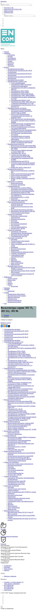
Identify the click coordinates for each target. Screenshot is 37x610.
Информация (8, 277)
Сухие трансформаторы (18, 83)
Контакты (3, 1)
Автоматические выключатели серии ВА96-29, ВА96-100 (22, 204)
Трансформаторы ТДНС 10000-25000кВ (22, 95)
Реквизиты (11, 62)
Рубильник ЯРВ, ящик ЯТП (19, 200)
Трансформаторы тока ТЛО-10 (20, 161)
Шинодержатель (16, 261)
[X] (9, 326)
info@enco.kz (8, 590)
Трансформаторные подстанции (17, 108)
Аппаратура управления (15, 214)
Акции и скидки (12, 278)
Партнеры (7, 567)
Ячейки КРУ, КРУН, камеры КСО (21, 167)
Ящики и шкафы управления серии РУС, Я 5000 (22, 429)
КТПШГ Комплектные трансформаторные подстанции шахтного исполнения (23, 130)
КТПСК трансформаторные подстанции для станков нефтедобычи (23, 127)
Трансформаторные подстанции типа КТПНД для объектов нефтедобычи (22, 141)
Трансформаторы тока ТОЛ (19, 236)
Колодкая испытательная (18, 249)
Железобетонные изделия (15, 266)
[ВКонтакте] (2, 326)
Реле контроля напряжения (19, 224)
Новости (10, 283)
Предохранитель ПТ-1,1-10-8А (20, 197)
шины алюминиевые (17, 263)
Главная (6, 51)
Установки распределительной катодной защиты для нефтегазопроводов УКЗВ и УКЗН (23, 164)
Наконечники (15, 250)
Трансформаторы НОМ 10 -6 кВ (20, 100)
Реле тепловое (15, 225)
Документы (11, 66)
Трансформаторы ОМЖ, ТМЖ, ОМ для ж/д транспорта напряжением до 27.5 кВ (23, 102)
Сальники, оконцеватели (18, 253)
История (10, 56)
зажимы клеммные (16, 242)
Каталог (6, 67)
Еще (5, 303)
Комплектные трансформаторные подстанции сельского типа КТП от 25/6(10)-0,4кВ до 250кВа (21, 111)
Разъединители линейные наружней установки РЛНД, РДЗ (21, 151)
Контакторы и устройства (15, 181)
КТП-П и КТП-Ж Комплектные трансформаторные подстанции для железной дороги (21, 116)
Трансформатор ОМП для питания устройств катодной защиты (21, 85)
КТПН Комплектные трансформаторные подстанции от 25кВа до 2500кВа (23, 124)
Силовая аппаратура (14, 186)
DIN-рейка (14, 239)
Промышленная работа (14, 302)
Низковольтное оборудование (16, 294)
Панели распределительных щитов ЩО (22, 173)
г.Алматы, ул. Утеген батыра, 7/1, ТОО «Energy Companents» (14, 582)
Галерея (6, 292)
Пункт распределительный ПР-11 (21, 175)
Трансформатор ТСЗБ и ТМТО (20, 92)
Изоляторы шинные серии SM (20, 234)
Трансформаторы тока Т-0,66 (16, 484)
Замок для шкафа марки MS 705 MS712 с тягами (22, 492)
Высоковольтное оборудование (17, 295)
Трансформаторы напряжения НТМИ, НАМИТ (21, 414)
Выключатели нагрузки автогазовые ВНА (23, 145)
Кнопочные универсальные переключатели (19, 216)
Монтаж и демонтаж (10, 576)
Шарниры (14, 259)
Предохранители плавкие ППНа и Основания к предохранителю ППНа (22, 188)
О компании (11, 55)
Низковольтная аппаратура (15, 169)
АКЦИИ (6, 289)
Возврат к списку (6, 322)
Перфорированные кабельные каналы (22, 252)
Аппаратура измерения (14, 230)
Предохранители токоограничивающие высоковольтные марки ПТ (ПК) (22, 191)
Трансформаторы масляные (16, 69)
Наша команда (12, 59)
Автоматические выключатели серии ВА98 (20, 456)
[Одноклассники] (4, 326)
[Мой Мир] (7, 326)
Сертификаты (12, 58)
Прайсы (10, 284)
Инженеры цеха (12, 299)
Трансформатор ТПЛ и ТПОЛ (20, 91)
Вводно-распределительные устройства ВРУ (21, 423)
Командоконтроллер (17, 183)
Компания (7, 53)
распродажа (14, 286)
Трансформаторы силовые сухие (17, 81)
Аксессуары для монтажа (15, 238)
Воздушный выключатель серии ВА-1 (22, 209)
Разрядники (14, 198)
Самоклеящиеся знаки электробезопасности (17, 255)
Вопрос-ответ (12, 280)
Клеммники (14, 247)
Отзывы (10, 61)
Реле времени (15, 222)
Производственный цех (15, 300)
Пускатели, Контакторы (18, 184)
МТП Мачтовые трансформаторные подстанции (22, 392)
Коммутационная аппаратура (16, 202)
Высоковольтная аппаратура (16, 144)
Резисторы (14, 220)
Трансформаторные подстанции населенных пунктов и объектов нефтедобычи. (20, 137)
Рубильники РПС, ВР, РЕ (18, 153)
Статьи (10, 281)
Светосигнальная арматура (19, 227)
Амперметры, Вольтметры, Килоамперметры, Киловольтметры (21, 232)
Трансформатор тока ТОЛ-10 (16, 482)
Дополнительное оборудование (20, 213)
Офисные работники (14, 297)
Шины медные (15, 264)
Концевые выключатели (18, 219)
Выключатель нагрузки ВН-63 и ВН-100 (23, 211)
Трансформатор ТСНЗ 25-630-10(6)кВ (22, 94)
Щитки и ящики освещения (19, 177)
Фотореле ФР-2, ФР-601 (18, 228)
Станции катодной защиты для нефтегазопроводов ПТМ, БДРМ (20, 155)
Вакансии (10, 64)
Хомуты (13, 258)
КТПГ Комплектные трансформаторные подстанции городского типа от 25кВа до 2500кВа (23, 120)
